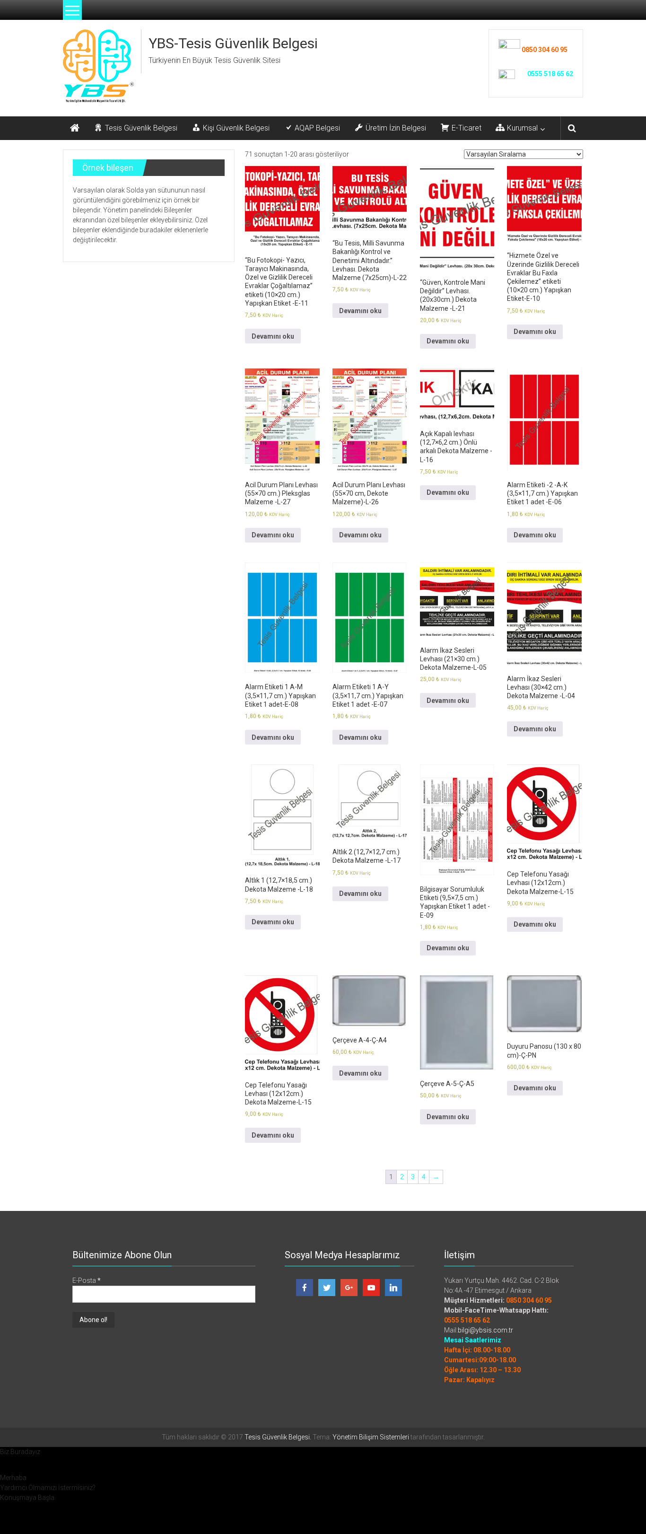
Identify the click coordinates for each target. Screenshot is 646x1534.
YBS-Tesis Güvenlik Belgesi (233, 43)
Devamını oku (273, 336)
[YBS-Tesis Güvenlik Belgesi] (75, 128)
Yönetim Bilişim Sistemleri (370, 1437)
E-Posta (86, 1280)
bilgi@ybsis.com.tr (485, 1330)
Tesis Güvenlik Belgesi (277, 1437)
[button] (323, 1452)
